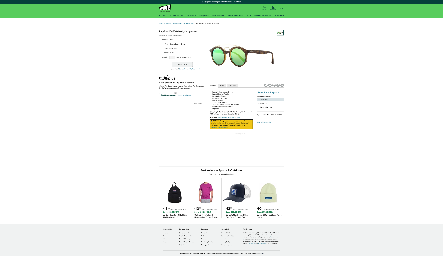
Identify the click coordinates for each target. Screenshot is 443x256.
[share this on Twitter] (270, 85)
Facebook (204, 233)
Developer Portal (206, 245)
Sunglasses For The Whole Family (183, 23)
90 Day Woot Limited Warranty (229, 117)
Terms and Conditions (228, 236)
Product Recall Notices (186, 242)
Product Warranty (184, 239)
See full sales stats (264, 122)
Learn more (237, 2)
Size (166, 48)
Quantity (165, 57)
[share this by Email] (282, 85)
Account (273, 10)
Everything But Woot (207, 242)
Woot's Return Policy (185, 236)
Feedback (166, 242)
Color (166, 44)
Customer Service (184, 233)
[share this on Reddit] (278, 85)
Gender (165, 53)
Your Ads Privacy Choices (252, 253)
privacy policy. (262, 243)
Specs (222, 86)
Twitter (203, 236)
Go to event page (184, 95)
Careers (165, 236)
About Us (166, 233)
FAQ (164, 239)
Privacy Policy (226, 242)
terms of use (252, 243)
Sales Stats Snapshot (268, 92)
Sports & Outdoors (165, 23)
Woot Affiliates (226, 233)
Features (213, 86)
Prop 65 (224, 239)
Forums (264, 10)
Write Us (181, 245)
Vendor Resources (227, 245)
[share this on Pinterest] (274, 85)
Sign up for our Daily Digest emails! (190, 69)
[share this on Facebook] (266, 85)
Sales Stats (232, 86)
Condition (164, 40)
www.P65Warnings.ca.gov (219, 127)
